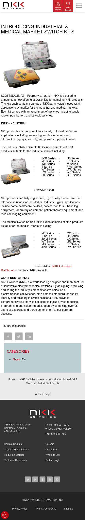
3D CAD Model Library (16, 449)
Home (11, 379)
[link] (14, 6)
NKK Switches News (31, 379)
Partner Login (52, 460)
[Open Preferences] (5, 515)
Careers (49, 443)
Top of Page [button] (43, 394)
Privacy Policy (19, 508)
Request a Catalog (14, 454)
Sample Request (13, 443)
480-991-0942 (12, 431)
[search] (68, 6)
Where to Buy (52, 454)
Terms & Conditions (45, 508)
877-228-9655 (64, 429)
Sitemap (68, 508)
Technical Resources (15, 460)
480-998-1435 (58, 433)
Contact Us (51, 449)
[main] (42, 192)
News (16, 359)
